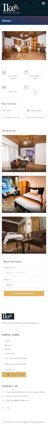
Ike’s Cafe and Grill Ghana (15, 364)
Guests (7, 279)
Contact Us (9, 369)
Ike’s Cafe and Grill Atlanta (16, 358)
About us (8, 345)
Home (7, 341)
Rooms (8, 349)
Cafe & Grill (10, 353)
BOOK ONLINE (17, 375)
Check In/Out (10, 267)
